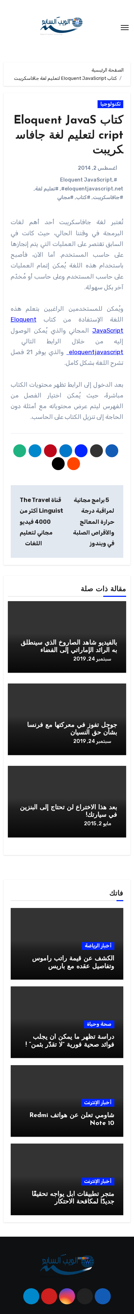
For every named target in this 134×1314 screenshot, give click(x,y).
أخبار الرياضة (98, 946)
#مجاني (65, 197)
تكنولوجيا (110, 104)
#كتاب (83, 197)
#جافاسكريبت (108, 197)
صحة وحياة (99, 1024)
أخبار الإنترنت (97, 1103)
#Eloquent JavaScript (88, 180)
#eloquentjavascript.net (92, 189)
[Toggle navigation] (124, 27)
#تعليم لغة (47, 189)
